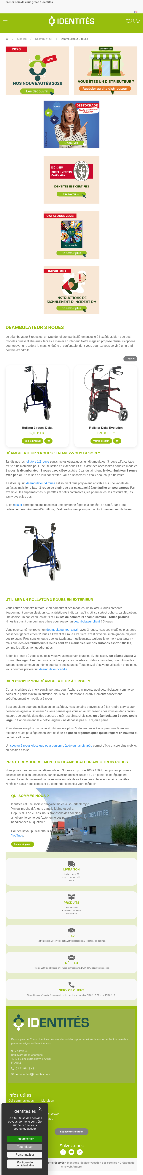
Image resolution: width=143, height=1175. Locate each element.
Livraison (47, 1100)
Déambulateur (43, 38)
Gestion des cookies (104, 1162)
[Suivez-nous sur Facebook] (63, 1151)
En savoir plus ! (22, 844)
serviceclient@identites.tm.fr (33, 1074)
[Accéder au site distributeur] (105, 70)
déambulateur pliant (87, 621)
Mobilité (22, 38)
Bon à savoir (50, 1114)
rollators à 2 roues (37, 461)
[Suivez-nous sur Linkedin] (80, 1151)
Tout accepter (25, 1138)
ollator (18, 504)
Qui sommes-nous (21, 1100)
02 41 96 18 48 (25, 1068)
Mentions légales (78, 1162)
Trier (129, 358)
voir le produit (33, 440)
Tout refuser (25, 1146)
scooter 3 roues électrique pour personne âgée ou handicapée (51, 745)
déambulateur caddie (53, 669)
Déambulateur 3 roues (74, 38)
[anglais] (135, 11)
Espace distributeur (71, 1131)
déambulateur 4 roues (40, 483)
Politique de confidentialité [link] (25, 1164)
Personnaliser (25, 1154)
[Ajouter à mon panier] (48, 441)
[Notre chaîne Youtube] (71, 1151)
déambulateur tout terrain (62, 629)
